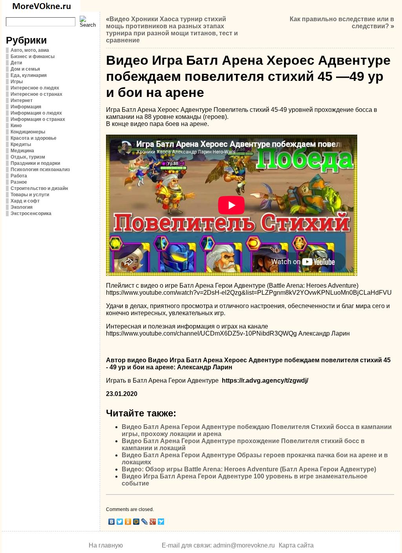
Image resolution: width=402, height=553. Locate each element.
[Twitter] (120, 521)
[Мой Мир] (136, 521)
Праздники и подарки (35, 163)
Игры (17, 81)
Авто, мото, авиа (30, 50)
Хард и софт (25, 201)
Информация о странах (38, 119)
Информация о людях (36, 113)
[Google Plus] (153, 521)
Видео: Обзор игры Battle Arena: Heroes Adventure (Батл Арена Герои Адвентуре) (249, 469)
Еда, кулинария (29, 75)
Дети (16, 63)
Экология (22, 207)
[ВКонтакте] (112, 521)
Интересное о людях (35, 88)
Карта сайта (296, 545)
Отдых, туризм (28, 157)
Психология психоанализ (40, 169)
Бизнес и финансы (33, 56)
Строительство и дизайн (39, 188)
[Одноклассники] (128, 521)
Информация (26, 107)
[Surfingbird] (161, 521)
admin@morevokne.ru (244, 545)
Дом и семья (25, 69)
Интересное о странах (36, 94)
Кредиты (21, 144)
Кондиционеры (28, 132)
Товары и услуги (30, 194)
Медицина (22, 150)
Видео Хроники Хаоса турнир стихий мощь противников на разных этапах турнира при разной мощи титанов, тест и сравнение (172, 30)
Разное (19, 182)
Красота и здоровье (34, 138)
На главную (106, 545)
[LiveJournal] (145, 521)
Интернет (22, 100)
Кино (16, 125)
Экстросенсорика (31, 213)
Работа (19, 176)
